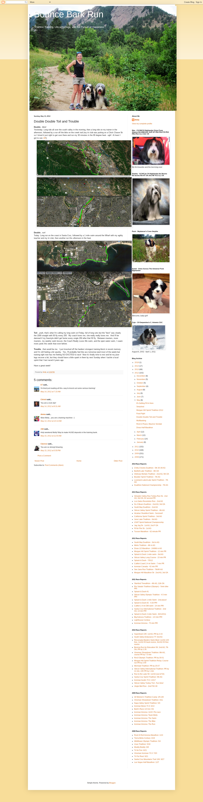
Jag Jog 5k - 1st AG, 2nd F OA (146, 525)
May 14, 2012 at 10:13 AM (51, 421)
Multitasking (141, 421)
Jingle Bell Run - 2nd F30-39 (145, 686)
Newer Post (39, 461)
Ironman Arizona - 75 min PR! (146, 623)
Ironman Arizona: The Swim (145, 718)
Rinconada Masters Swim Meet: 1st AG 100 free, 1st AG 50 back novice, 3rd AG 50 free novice (151, 642)
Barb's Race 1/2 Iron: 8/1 (144, 709)
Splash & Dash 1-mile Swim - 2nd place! (150, 600)
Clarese (44, 444)
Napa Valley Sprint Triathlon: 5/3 (147, 703)
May (139, 400)
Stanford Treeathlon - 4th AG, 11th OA (149, 583)
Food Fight (140, 414)
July (138, 393)
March (139, 435)
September (141, 386)
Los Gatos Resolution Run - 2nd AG (148, 501)
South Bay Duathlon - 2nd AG (146, 507)
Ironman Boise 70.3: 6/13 (144, 706)
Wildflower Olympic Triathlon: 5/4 (147, 741)
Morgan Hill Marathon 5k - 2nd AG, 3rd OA (151, 573)
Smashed (140, 407)
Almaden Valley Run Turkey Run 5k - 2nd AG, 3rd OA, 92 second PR (150, 497)
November (141, 379)
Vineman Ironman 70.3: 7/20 (145, 753)
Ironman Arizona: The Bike (144, 721)
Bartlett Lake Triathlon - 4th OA (146, 471)
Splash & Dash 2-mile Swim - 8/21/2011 (150, 614)
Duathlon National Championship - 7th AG (151, 485)
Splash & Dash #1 (141, 592)
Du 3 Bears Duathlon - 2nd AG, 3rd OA (149, 504)
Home (79, 461)
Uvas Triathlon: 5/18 (142, 744)
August (140, 390)
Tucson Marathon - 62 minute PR (147, 531)
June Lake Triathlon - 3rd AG (145, 519)
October (140, 383)
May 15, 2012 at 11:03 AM (51, 436)
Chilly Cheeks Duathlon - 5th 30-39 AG (149, 468)
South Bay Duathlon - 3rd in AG (146, 542)
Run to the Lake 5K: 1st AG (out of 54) (149, 674)
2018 (137, 362)
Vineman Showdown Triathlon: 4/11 (148, 700)
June (139, 397)
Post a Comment (44, 456)
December (141, 376)
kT (42, 385)
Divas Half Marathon (144, 428)
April (139, 432)
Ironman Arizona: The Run (144, 724)
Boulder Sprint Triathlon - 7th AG (147, 477)
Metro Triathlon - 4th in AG (144, 545)
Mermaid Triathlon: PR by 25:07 (147, 666)
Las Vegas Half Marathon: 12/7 (146, 762)
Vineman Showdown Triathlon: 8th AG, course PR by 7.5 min (149, 653)
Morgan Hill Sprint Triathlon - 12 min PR (150, 551)
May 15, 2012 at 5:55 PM (50, 450)
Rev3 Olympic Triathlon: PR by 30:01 (149, 658)
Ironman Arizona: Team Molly (146, 715)
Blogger (112, 783)
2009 (137, 453)
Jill (44, 138)
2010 (137, 450)
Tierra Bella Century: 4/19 (144, 738)
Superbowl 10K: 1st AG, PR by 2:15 (148, 634)
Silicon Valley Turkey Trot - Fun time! (148, 683)
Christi (43, 399)
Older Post (118, 461)
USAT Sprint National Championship (149, 522)
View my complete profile (142, 124)
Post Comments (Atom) (54, 465)
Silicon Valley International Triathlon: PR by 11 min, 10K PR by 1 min (151, 670)
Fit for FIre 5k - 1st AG (142, 528)
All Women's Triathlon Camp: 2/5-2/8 (149, 697)
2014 (137, 366)
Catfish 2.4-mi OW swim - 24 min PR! (149, 606)
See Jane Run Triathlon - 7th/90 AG (148, 569)
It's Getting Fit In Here (145, 403)
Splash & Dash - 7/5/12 (143, 560)
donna (43, 414)
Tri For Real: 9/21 (141, 756)
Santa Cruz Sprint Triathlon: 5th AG (148, 677)
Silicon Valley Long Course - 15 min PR (150, 557)
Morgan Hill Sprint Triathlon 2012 (149, 410)
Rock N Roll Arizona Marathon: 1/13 (148, 735)
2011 (137, 447)
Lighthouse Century (142, 620)
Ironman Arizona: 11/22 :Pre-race (147, 712)
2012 (137, 373)
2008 (137, 457)
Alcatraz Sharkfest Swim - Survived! (148, 513)
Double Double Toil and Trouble (149, 417)
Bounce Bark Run (68, 14)
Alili (42, 429)
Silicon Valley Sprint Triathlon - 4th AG (149, 510)
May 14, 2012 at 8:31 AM (50, 406)
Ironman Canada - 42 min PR (146, 566)
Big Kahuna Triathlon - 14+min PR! (148, 617)
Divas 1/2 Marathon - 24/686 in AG (148, 548)
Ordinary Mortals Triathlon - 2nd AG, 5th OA (151, 474)
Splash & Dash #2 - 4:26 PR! (145, 603)
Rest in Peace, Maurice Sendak (149, 424)
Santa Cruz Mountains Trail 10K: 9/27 (149, 759)
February (140, 439)
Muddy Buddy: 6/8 (141, 747)
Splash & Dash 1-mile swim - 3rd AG (148, 554)
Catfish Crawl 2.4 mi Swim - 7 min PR (149, 563)
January (140, 442)
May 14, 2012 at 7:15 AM (50, 392)
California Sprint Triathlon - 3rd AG (148, 516)
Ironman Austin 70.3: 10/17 (145, 680)
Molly (137, 120)
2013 (137, 369)
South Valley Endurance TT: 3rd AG (148, 637)
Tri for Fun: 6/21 (140, 750)
